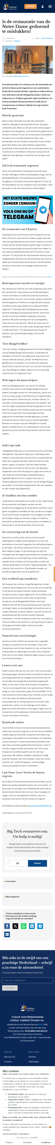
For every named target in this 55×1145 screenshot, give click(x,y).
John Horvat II (47, 38)
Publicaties (34, 1061)
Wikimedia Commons (21, 76)
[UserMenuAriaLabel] (42, 6)
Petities (32, 1056)
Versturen (9, 987)
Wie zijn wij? (9, 1056)
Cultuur (17, 41)
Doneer (31, 6)
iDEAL (40, 1024)
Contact (8, 1061)
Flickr (50, 277)
